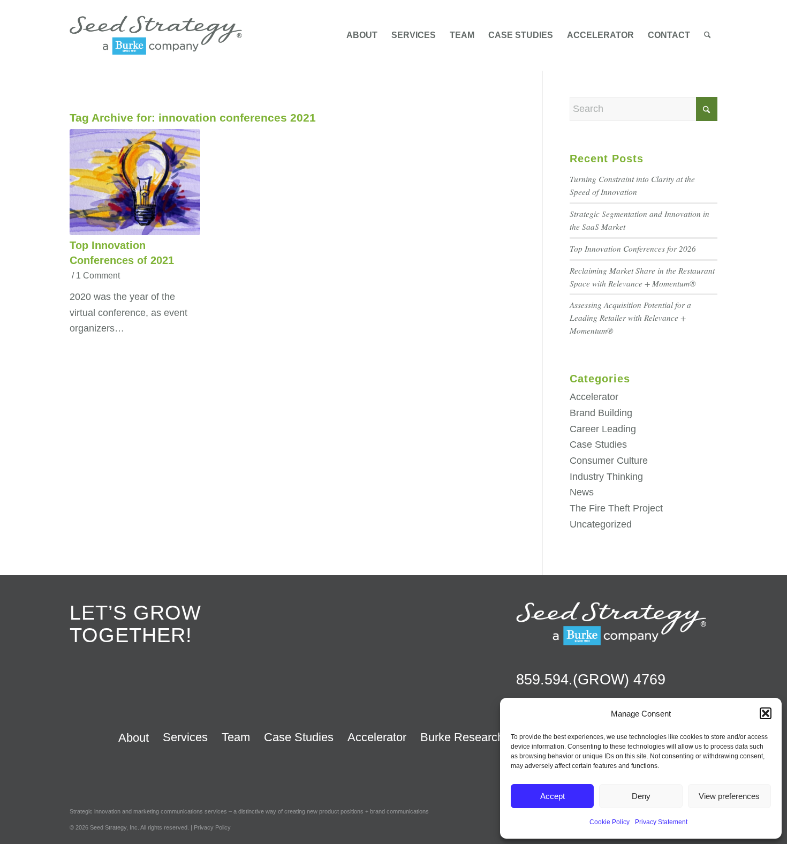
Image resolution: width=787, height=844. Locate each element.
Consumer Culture (609, 460)
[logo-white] (611, 623)
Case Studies (598, 444)
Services (185, 737)
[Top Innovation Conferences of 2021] (135, 182)
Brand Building (601, 413)
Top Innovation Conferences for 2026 (633, 248)
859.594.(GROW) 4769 (590, 680)
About (133, 737)
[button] (765, 713)
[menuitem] (361, 35)
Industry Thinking (606, 476)
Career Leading (603, 429)
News (582, 492)
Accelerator (594, 396)
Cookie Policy (609, 822)
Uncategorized (601, 524)
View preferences (729, 796)
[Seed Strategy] (156, 35)
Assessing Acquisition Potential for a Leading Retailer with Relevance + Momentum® (630, 317)
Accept (552, 796)
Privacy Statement (661, 822)
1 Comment (98, 275)
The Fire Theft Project (616, 508)
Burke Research (462, 737)
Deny (641, 796)
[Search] (707, 35)
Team (236, 737)
